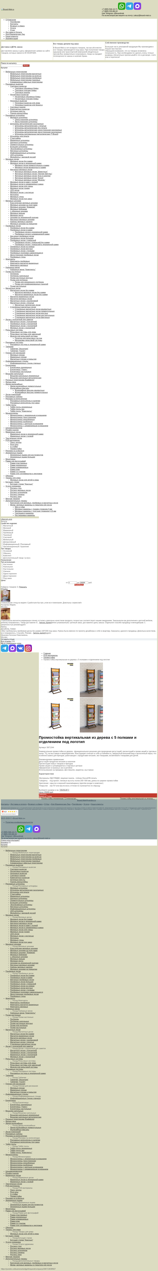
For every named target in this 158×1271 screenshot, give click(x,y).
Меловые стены (17, 197)
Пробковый (8, 533)
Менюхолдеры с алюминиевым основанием (29, 426)
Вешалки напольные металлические (25, 378)
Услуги (13, 28)
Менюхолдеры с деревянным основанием (28, 415)
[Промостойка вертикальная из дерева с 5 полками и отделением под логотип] (56, 697)
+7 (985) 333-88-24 (110, 11)
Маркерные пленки (18, 357)
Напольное (8, 567)
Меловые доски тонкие (20, 188)
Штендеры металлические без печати (31, 128)
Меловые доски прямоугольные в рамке (32, 165)
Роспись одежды (17, 494)
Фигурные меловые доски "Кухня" (29, 178)
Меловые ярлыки (17, 213)
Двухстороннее (9, 576)
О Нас (46, 804)
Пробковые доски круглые (21, 249)
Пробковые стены (18, 257)
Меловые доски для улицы (21, 186)
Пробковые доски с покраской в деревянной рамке (37, 245)
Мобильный (8, 540)
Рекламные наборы (14, 397)
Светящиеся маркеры (24, 513)
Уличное (6, 571)
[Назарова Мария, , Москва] (5, 601)
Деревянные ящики (14, 453)
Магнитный (8, 526)
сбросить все (6, 519)
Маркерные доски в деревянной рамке (26, 434)
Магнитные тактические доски (27, 305)
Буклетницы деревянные (21, 367)
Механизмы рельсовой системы (28, 340)
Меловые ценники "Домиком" (22, 207)
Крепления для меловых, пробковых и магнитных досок (34, 503)
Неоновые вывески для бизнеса (29, 105)
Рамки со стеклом (17, 472)
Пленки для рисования (15, 353)
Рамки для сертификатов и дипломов (26, 474)
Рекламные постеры (14, 342)
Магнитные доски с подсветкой (23, 322)
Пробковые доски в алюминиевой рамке (32, 234)
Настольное (8, 569)
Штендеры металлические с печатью (30, 126)
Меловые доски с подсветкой (22, 328)
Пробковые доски (13, 226)
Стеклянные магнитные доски (23, 307)
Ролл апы (14, 444)
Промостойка (16, 449)
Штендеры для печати (19, 136)
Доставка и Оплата (14, 32)
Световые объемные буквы (27, 88)
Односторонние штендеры (26, 120)
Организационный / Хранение (16, 547)
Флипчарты (10, 259)
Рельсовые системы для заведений (25, 334)
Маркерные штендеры (19, 140)
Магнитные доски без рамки (22, 290)
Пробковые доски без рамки (22, 228)
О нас (12, 30)
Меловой (7, 528)
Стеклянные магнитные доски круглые (31, 313)
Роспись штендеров (18, 492)
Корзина (4, 842)
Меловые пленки (17, 355)
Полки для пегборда (19, 280)
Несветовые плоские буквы (27, 99)
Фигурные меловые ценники (22, 220)
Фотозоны (14, 195)
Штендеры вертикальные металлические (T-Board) (36, 134)
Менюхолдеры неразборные (22, 420)
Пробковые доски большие (21, 238)
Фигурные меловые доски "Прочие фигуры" (33, 174)
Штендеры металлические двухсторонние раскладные (38, 132)
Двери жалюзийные (14, 384)
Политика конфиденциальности (19, 822)
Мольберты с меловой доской (23, 157)
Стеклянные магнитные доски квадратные (33, 309)
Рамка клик (15, 469)
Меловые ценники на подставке (23, 205)
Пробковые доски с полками (22, 251)
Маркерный (8, 530)
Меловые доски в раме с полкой (24, 182)
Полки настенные (13, 272)
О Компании (11, 20)
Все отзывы (6, 641)
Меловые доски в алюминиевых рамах (26, 184)
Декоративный (9, 542)
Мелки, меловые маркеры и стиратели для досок (31, 505)
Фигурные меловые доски (21, 170)
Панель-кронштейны (19, 113)
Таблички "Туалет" (18, 351)
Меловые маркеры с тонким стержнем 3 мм (33, 509)
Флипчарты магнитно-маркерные (24, 263)
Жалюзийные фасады (19, 388)
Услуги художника (13, 486)
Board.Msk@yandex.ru (86, 800)
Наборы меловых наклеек (21, 222)
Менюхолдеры (12, 413)
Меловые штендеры (19, 117)
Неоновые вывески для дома (27, 103)
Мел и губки (20, 507)
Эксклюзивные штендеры (21, 149)
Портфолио (15, 22)
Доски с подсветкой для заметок (19, 320)
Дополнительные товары (16, 501)
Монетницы (10, 459)
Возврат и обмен (17, 26)
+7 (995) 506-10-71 (110, 9)
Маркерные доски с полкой (21, 436)
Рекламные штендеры (15, 115)
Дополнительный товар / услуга (16, 558)
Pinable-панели (12, 430)
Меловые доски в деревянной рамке (26, 163)
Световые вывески (18, 86)
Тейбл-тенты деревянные (21, 407)
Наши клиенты (12, 36)
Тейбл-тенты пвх (17, 409)
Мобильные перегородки (16, 72)
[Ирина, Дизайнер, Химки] (5, 619)
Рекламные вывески (14, 84)
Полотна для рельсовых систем (28, 338)
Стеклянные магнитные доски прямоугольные (35, 311)
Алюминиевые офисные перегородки (26, 82)
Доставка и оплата (18, 804)
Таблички (9, 347)
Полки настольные (18, 286)
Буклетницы (11, 365)
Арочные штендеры (18, 142)
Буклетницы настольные (20, 372)
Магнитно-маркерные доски (22, 297)
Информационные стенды (17, 361)
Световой (7, 537)
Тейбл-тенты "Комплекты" (21, 411)
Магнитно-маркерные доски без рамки (31, 295)
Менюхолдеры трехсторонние (23, 417)
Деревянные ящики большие (22, 457)
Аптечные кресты (17, 111)
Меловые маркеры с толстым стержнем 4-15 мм (35, 511)
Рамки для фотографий (16, 461)
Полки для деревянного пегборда (29, 282)
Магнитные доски (13, 288)
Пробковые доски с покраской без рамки (32, 242)
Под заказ (7, 578)
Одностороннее (10, 574)
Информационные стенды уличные (25, 363)
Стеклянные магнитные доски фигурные (32, 317)
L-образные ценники (19, 211)
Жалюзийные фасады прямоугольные (31, 392)
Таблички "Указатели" (19, 349)
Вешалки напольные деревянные (24, 376)
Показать (23, 587)
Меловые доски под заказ (21, 199)
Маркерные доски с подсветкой (23, 326)
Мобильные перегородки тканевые (25, 80)
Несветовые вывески (19, 95)
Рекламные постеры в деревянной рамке (28, 345)
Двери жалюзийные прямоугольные (25, 386)
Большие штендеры (18, 147)
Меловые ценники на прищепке (23, 224)
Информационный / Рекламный (16, 544)
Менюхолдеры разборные (21, 422)
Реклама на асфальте (15, 451)
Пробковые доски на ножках (22, 247)
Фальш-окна (11, 382)
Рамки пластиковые (18, 463)
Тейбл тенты (11, 405)
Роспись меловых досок (20, 490)
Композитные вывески (19, 109)
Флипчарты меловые (19, 265)
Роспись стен (16, 488)
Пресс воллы (16, 442)
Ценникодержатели (14, 428)
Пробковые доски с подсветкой (23, 324)
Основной (7, 551)
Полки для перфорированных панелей (31, 284)
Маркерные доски (13, 432)
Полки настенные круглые (21, 278)
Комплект (7, 556)
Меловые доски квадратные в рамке (30, 167)
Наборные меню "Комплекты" (23, 270)
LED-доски (14, 190)
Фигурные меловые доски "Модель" (30, 180)
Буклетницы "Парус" (19, 370)
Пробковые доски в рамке (21, 230)
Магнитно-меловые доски (21, 299)
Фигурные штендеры (19, 151)
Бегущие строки (12, 482)
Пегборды (14, 274)
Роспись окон (16, 497)
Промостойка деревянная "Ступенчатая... (59, 798)
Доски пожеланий (13, 395)
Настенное (8, 564)
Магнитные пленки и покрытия (23, 359)
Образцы (9, 476)
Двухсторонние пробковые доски (24, 255)
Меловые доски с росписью (22, 192)
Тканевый (7, 535)
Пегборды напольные (19, 276)
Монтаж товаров (13, 499)
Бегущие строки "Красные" (21, 484)
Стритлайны (15, 138)
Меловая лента (16, 215)
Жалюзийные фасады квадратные (30, 390)
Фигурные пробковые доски (22, 236)
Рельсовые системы (14, 330)
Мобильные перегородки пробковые (26, 78)
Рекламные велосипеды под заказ (25, 403)
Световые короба (22, 92)
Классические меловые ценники (24, 203)
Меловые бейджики (18, 209)
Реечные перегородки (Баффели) (20, 380)
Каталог (4, 845)
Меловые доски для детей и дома (24, 480)
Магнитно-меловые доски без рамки (30, 292)
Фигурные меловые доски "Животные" (31, 172)
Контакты (14, 24)
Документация (12, 38)
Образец (7, 553)
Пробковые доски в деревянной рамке (31, 232)
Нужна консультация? (10, 840)
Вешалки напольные (14, 374)
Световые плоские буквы (26, 90)
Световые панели (17, 107)
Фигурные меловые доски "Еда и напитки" (33, 176)
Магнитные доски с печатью (22, 303)
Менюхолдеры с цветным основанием (26, 424)
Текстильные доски (14, 438)
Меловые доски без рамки (21, 161)
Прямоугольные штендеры (21, 145)
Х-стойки (14, 447)
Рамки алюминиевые (19, 467)
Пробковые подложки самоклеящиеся (26, 253)
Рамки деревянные (18, 465)
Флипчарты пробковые (20, 261)
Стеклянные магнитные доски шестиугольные (34, 315)
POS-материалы (13, 440)
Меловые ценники (13, 201)
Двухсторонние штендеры (26, 122)
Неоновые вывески (18, 101)
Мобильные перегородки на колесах (25, 76)
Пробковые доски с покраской (23, 240)
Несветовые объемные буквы (27, 97)
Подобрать (79, 585)
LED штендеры (16, 155)
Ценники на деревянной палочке (24, 217)
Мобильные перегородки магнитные (25, 74)
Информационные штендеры (23, 153)
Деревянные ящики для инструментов (26, 455)
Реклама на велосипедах (16, 399)
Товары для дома (13, 478)
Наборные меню (13, 267)
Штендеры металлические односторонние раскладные (38, 130)
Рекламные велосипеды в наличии (25, 401)
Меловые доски (12, 159)
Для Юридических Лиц (15, 34)
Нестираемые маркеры (25, 515)
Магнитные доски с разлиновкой (24, 301)
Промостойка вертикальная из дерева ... (137, 798)
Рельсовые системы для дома (23, 332)
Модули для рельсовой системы (24, 336)
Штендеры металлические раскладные (27, 124)
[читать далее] (45, 623)
